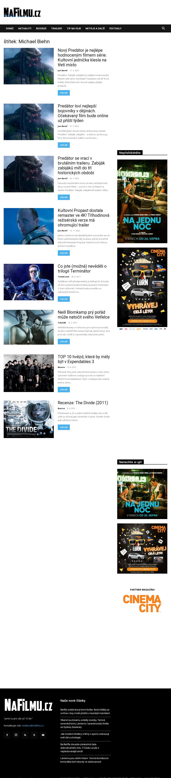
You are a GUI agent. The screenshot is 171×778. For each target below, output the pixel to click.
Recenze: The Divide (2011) (83, 402)
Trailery (56, 28)
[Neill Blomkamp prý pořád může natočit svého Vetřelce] (29, 327)
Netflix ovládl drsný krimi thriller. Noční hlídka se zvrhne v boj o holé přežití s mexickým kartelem (85, 711)
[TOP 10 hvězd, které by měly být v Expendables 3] (29, 373)
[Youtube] (43, 735)
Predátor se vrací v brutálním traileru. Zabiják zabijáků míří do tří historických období (81, 165)
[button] (163, 28)
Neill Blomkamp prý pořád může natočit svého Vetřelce (84, 315)
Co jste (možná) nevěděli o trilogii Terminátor (82, 269)
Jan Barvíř (62, 70)
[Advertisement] (142, 370)
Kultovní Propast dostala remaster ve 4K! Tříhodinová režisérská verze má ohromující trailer (83, 217)
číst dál (63, 93)
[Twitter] (34, 735)
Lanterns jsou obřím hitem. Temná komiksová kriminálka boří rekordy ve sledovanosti (84, 760)
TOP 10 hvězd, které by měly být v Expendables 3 (84, 359)
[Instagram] (16, 735)
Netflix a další (95, 28)
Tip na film (74, 28)
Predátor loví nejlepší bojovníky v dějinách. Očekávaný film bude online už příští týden (83, 113)
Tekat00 (62, 322)
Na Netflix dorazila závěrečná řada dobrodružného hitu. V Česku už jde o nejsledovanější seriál (79, 748)
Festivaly (115, 28)
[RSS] (25, 735)
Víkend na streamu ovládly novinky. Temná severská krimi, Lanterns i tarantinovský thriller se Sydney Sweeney (84, 723)
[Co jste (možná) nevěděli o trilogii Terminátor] (29, 282)
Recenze (41, 28)
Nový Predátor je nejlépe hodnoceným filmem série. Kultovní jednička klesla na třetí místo (82, 57)
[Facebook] (7, 735)
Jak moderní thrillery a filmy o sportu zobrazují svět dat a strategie (84, 736)
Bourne (61, 367)
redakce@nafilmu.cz (33, 725)
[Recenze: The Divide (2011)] (29, 419)
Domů (10, 28)
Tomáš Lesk (63, 276)
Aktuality (24, 28)
